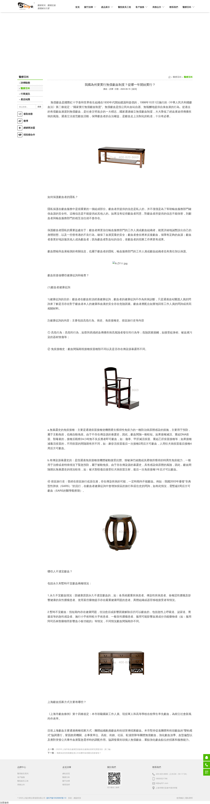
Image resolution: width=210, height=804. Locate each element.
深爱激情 (4, 802)
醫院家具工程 (124, 6)
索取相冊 (27, 113)
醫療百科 (25, 88)
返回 (134, 88)
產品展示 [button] (105, 6)
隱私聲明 (189, 797)
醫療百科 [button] (187, 6)
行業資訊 (25, 93)
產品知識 (25, 99)
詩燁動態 (25, 82)
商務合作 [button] (157, 6)
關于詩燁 (66, 780)
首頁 (77, 6)
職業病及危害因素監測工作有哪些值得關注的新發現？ (79, 752)
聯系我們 (173, 6)
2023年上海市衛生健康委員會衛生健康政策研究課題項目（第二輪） (84, 749)
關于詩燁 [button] (88, 6)
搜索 (39, 106)
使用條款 (180, 797)
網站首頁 (66, 773)
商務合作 (21, 784)
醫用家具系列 (22, 773)
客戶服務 (21, 777)
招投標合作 (28, 134)
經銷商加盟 (28, 127)
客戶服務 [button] (140, 6)
